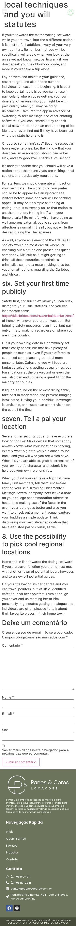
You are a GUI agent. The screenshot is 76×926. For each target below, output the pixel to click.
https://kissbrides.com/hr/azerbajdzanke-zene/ (38, 316)
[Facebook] (9, 908)
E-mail (8, 713)
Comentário (12, 645)
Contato (12, 859)
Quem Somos (16, 839)
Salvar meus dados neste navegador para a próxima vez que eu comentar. (35, 751)
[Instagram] (17, 908)
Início (10, 832)
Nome (8, 697)
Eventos (11, 846)
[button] (4, 11)
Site (5, 730)
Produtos (12, 852)
